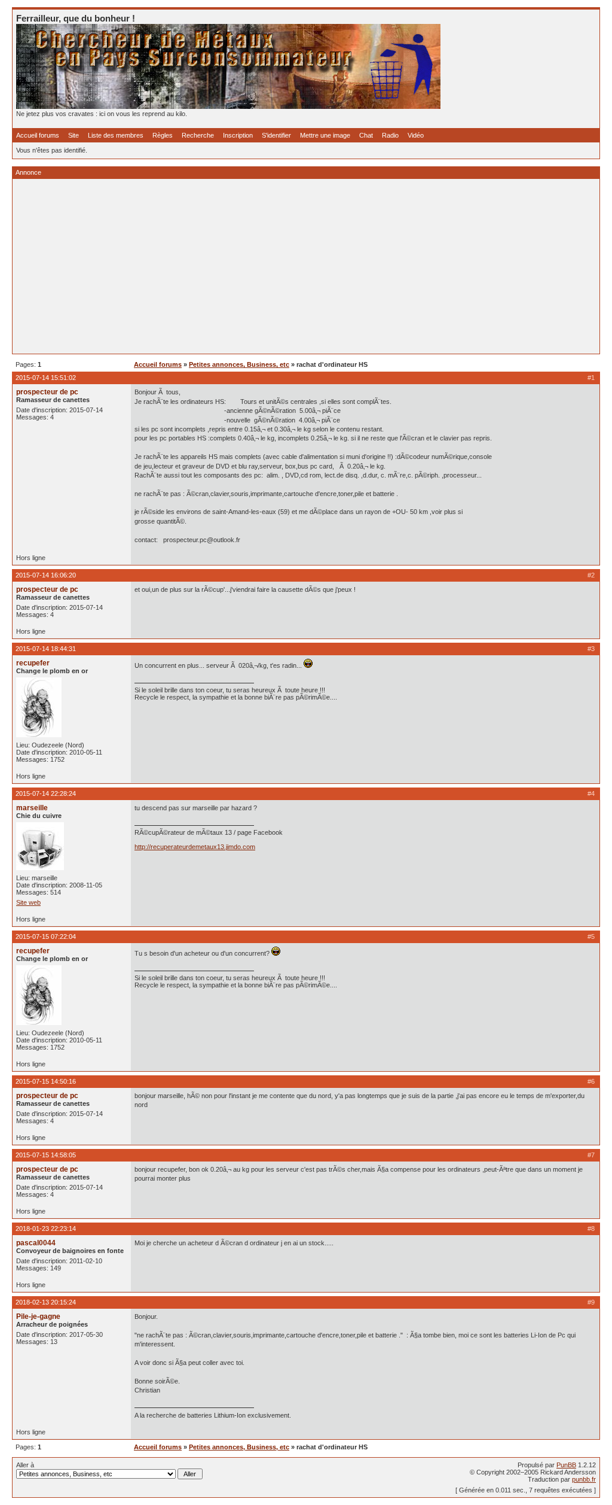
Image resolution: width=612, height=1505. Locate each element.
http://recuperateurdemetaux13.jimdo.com (194, 846)
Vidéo (416, 135)
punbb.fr (584, 1479)
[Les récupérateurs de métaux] (228, 106)
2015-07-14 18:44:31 (46, 648)
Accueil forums (37, 135)
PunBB (566, 1464)
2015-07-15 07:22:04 (46, 936)
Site (73, 135)
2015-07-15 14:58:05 (46, 1155)
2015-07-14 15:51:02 (46, 377)
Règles (162, 135)
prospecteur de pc (47, 392)
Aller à (25, 1464)
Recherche (198, 135)
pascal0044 (36, 1243)
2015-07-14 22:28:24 (46, 793)
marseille (32, 808)
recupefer (33, 663)
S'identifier (276, 135)
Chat (366, 135)
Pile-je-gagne (38, 1316)
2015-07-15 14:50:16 (46, 1081)
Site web (28, 902)
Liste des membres (115, 135)
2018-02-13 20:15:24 (46, 1302)
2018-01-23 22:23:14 (46, 1228)
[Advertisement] (306, 266)
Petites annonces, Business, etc (239, 364)
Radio (390, 135)
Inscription (238, 135)
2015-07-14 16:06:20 (46, 575)
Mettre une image (325, 135)
